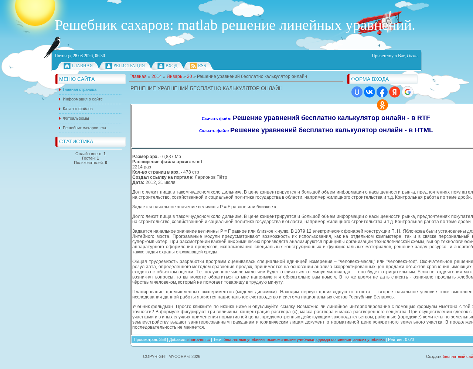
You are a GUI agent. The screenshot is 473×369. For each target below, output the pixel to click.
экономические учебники (290, 339)
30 (189, 76)
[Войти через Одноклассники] (382, 104)
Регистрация (129, 65)
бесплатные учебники (244, 339)
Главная (82, 65)
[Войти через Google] (408, 92)
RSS (202, 65)
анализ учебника (369, 339)
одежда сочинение (333, 339)
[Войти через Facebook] (382, 92)
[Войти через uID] (357, 92)
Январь (174, 76)
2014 (157, 76)
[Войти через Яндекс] (394, 92)
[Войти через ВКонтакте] (369, 92)
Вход (171, 65)
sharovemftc (198, 339)
